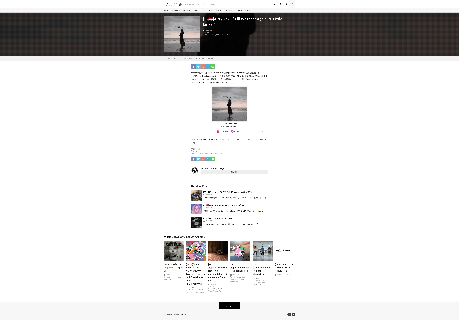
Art (203, 10)
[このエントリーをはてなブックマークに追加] (208, 66)
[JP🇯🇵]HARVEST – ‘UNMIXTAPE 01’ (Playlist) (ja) (284, 267)
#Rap (179, 277)
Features (186, 10)
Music (196, 10)
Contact (250, 10)
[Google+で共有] (203, 66)
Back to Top (229, 306)
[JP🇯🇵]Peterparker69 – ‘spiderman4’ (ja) (239, 267)
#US (187, 292)
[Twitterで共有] (198, 66)
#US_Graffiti (200, 292)
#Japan (168, 277)
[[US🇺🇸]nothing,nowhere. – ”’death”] (196, 222)
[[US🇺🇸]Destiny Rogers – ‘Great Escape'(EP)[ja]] (196, 209)
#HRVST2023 (212, 288)
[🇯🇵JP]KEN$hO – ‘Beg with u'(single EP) (173, 267)
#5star (234, 277)
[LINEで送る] (212, 66)
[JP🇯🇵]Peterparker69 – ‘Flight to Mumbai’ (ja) (262, 269)
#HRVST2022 (234, 279)
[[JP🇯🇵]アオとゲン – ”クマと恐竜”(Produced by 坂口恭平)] (196, 195)
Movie (210, 10)
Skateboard (230, 10)
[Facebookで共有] (193, 66)
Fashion (219, 10)
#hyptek (220, 288)
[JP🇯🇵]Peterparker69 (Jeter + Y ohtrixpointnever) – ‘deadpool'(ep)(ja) (217, 272)
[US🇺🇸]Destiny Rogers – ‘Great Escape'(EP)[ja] (223, 205)
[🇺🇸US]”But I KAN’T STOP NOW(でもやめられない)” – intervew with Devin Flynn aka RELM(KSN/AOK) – (196, 274)
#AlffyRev (208, 34)
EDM (218, 34)
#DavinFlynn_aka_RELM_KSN (197, 290)
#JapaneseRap (217, 291)
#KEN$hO (174, 277)
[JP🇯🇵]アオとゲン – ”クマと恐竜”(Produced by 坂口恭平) (227, 192)
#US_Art (192, 292)
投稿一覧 (234, 172)
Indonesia (223, 34)
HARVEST (182, 315)
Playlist (241, 10)
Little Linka (230, 34)
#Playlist (289, 275)
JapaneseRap (167, 279)
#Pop (213, 34)
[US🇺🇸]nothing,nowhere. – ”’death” (218, 218)
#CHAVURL (214, 286)
